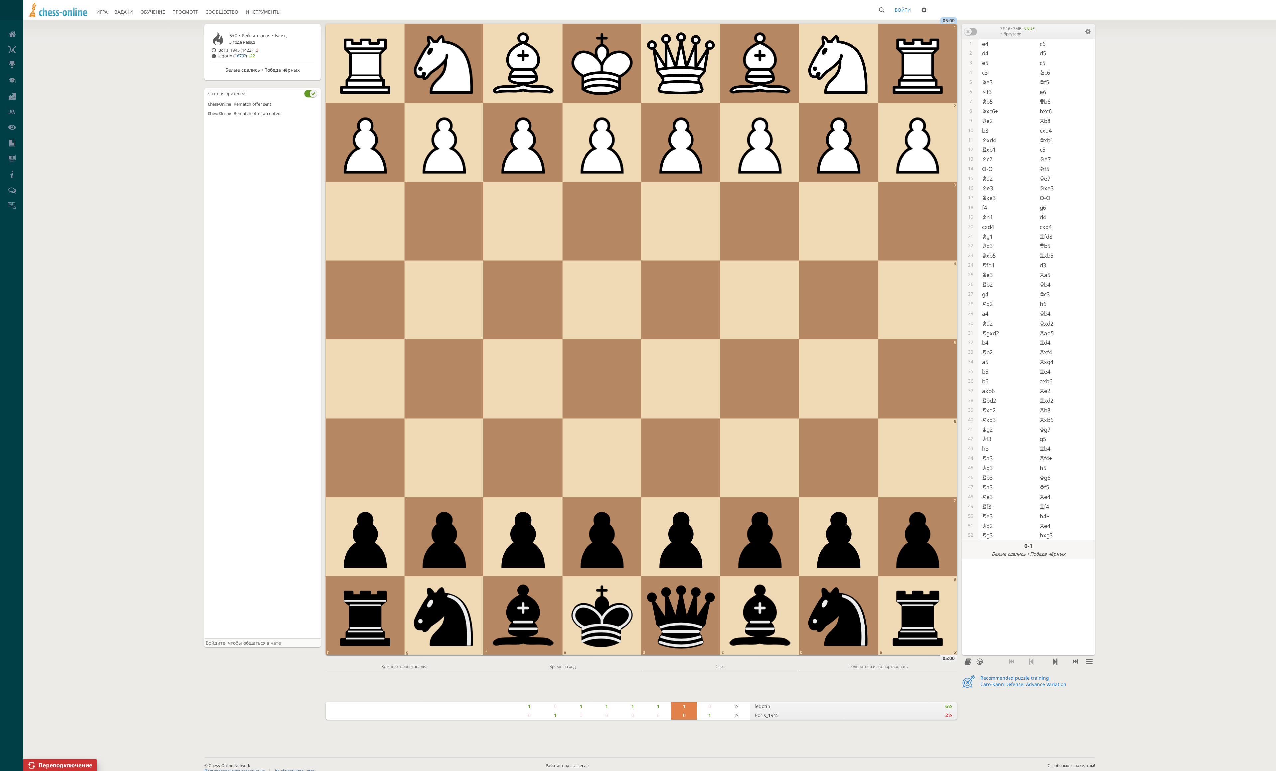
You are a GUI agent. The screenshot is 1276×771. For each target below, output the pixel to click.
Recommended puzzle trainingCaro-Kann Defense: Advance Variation (1023, 681)
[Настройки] (924, 10)
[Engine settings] (1088, 31)
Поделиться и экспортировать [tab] (878, 666)
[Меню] (1089, 662)
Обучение (152, 12)
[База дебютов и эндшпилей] (968, 662)
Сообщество (221, 12)
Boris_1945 (767, 715)
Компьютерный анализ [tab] (404, 666)
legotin (762, 706)
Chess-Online (219, 104)
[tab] (262, 94)
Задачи (124, 12)
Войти (903, 10)
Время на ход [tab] (562, 666)
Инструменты (263, 12)
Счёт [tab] (720, 666)
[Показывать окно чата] (310, 94)
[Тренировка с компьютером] (979, 662)
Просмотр (185, 12)
